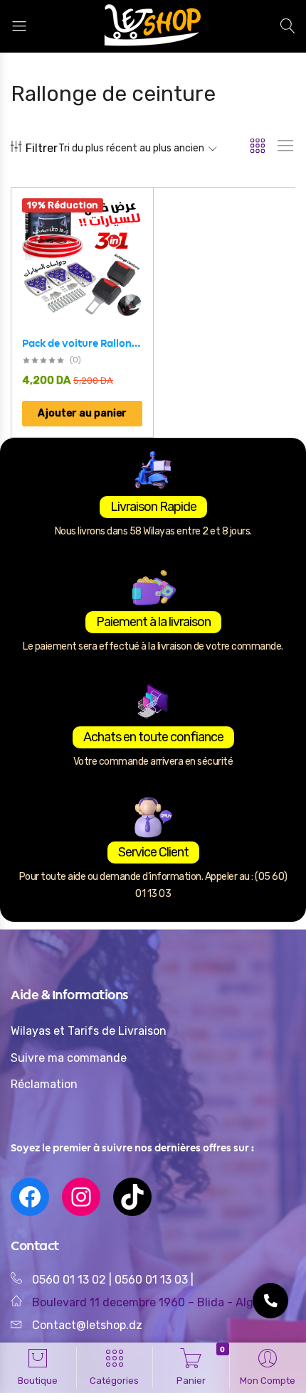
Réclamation (44, 1084)
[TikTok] (132, 1197)
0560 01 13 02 (69, 1279)
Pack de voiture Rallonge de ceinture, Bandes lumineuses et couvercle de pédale (82, 343)
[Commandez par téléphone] (270, 1300)
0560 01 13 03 (153, 1279)
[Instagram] (81, 1197)
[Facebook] (30, 1197)
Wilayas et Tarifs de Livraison (89, 1031)
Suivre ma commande (69, 1058)
